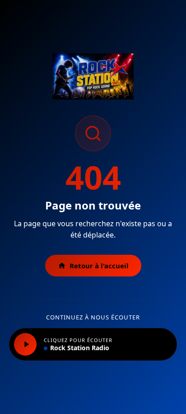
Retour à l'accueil (99, 265)
